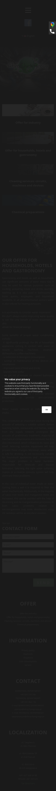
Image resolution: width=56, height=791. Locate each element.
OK (46, 410)
